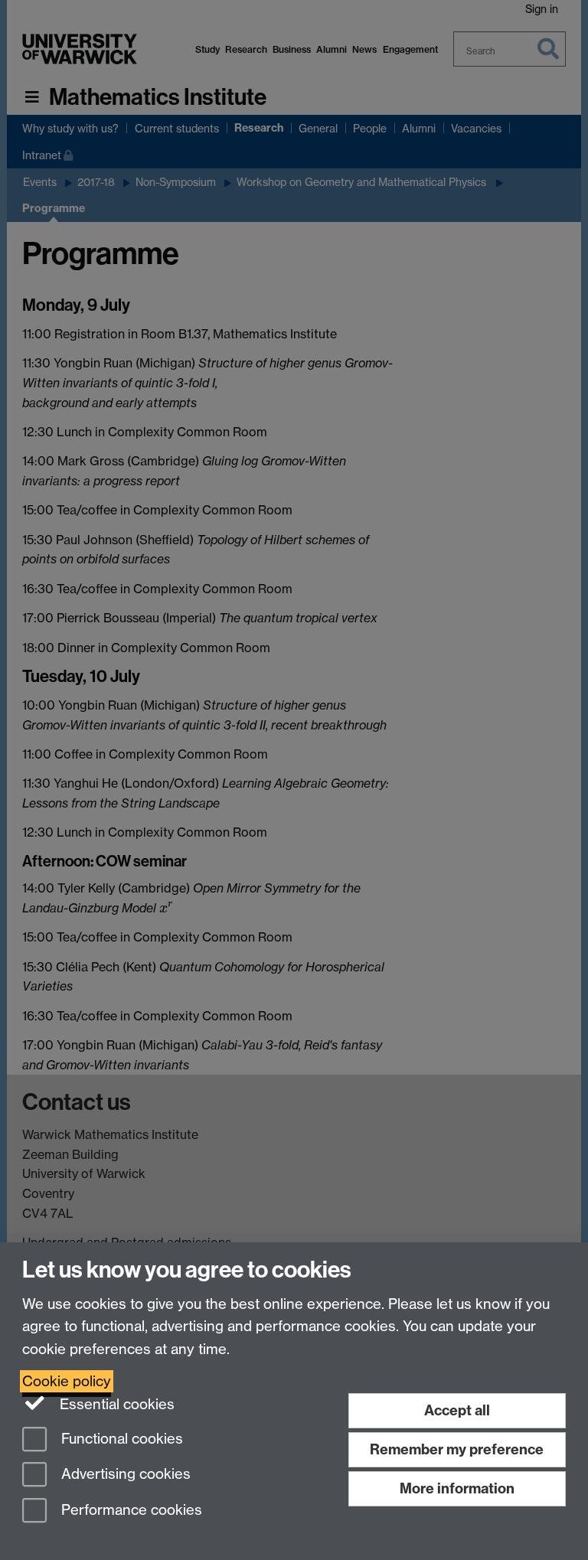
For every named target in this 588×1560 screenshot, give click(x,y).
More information (457, 1488)
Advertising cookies (124, 1474)
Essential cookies (115, 1404)
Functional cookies (120, 1438)
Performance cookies (129, 1510)
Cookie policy (66, 1381)
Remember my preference (457, 1449)
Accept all (457, 1410)
